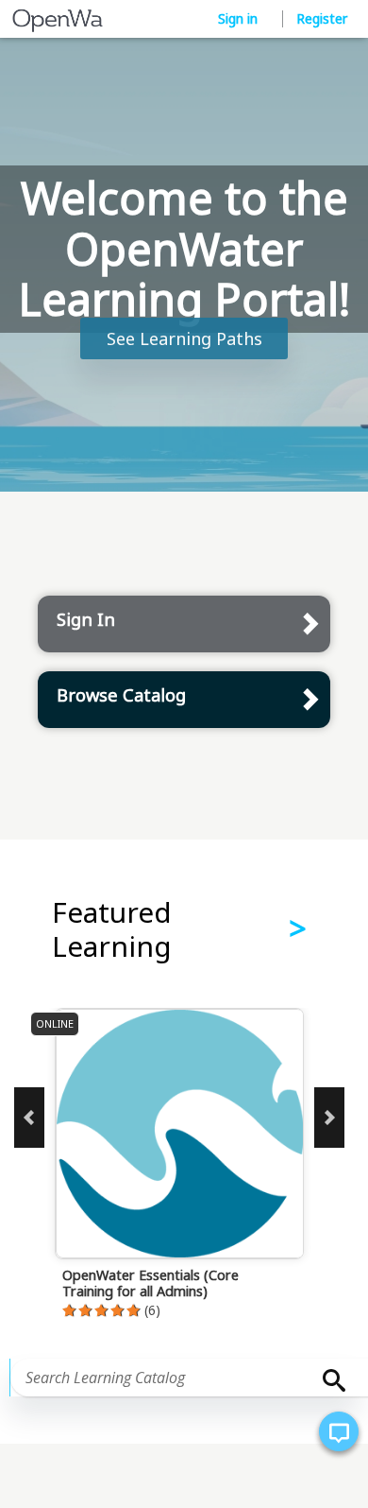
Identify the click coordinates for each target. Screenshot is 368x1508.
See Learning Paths (184, 338)
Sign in (239, 18)
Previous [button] (29, 1117)
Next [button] (329, 1117)
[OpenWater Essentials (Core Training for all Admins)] (207, 1173)
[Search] (329, 1380)
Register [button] (321, 18)
